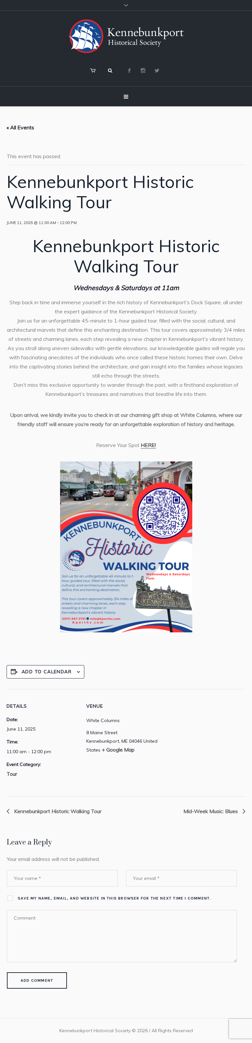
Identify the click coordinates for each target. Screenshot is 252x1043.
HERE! (148, 445)
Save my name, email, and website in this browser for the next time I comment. (114, 898)
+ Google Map (118, 749)
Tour (12, 774)
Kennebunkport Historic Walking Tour (57, 811)
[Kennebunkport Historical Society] (126, 36)
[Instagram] (143, 70)
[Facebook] (129, 70)
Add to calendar (47, 672)
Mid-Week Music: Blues (211, 811)
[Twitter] (157, 70)
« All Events (20, 127)
